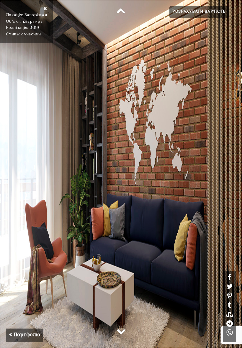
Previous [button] (121, 11)
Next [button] (121, 331)
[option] (121, 174)
